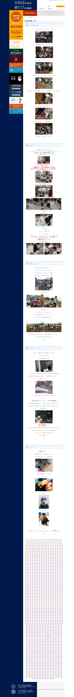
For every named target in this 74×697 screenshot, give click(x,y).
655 (46, 594)
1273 (40, 654)
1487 (50, 677)
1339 (29, 662)
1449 (61, 672)
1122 (48, 638)
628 (62, 591)
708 (50, 599)
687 (41, 597)
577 (62, 587)
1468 (37, 675)
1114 (27, 638)
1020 (37, 627)
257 (30, 560)
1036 (42, 629)
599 (35, 590)
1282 (26, 656)
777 (53, 605)
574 (55, 587)
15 (50, 539)
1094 (48, 635)
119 (26, 548)
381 (41, 570)
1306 (53, 657)
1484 (42, 677)
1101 (29, 636)
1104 (37, 636)
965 (55, 621)
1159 (34, 642)
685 (37, 597)
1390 (53, 666)
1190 (42, 645)
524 (57, 582)
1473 (50, 675)
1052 (48, 630)
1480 (32, 677)
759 (50, 603)
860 (48, 612)
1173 (34, 644)
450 (44, 576)
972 (32, 623)
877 (48, 614)
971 (30, 623)
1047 (34, 630)
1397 (34, 668)
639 (48, 593)
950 (59, 620)
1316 (42, 659)
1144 (32, 641)
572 (50, 587)
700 (32, 599)
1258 (37, 653)
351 (50, 567)
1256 (32, 653)
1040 (53, 629)
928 (48, 618)
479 (32, 579)
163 (48, 551)
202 (59, 554)
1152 (53, 641)
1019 (34, 627)
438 (55, 575)
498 (37, 581)
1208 (53, 647)
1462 (58, 674)
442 (26, 576)
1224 (58, 648)
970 (28, 623)
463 (35, 578)
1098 (58, 635)
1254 (26, 653)
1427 (40, 671)
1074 (32, 633)
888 (35, 615)
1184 (26, 645)
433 (44, 575)
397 (39, 572)
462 (32, 578)
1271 (34, 654)
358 (28, 569)
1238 (58, 650)
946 (50, 620)
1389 (50, 666)
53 (46, 542)
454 (53, 576)
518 (44, 582)
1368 (32, 665)
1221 (50, 648)
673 (48, 596)
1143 (29, 641)
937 (30, 620)
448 (39, 576)
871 (35, 614)
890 (39, 615)
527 (26, 584)
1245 (40, 651)
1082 (53, 633)
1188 (37, 645)
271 (62, 560)
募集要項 (51, 9)
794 (53, 606)
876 (46, 614)
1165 (50, 642)
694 (57, 597)
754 (39, 603)
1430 (48, 671)
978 (46, 623)
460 (28, 578)
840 (41, 611)
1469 (40, 675)
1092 (42, 635)
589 (50, 588)
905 (35, 617)
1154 (58, 641)
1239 (61, 650)
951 (62, 620)
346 (39, 567)
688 (44, 597)
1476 (58, 675)
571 (48, 587)
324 (28, 566)
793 (50, 606)
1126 (58, 638)
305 (62, 563)
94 (48, 545)
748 (26, 603)
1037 (45, 629)
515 (37, 582)
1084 (58, 633)
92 (44, 545)
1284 (32, 656)
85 (31, 545)
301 (53, 563)
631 (30, 593)
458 (62, 576)
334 (50, 566)
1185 (29, 645)
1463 (61, 674)
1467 (34, 675)
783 (28, 606)
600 (37, 590)
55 (50, 542)
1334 (53, 660)
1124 (53, 638)
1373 (45, 665)
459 (26, 578)
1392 (58, 666)
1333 (50, 660)
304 (59, 563)
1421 (61, 669)
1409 (29, 669)
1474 (53, 675)
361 (35, 569)
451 (46, 576)
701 (35, 599)
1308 (58, 657)
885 (28, 615)
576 (59, 587)
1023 (45, 627)
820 (35, 609)
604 (46, 590)
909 (44, 617)
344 (35, 567)
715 (28, 600)
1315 (40, 659)
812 (55, 608)
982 (55, 623)
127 (44, 548)
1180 (53, 644)
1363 (56, 663)
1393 (61, 666)
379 (37, 570)
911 (48, 617)
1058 (26, 632)
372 (59, 569)
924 (39, 618)
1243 (34, 651)
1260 (42, 653)
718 (35, 600)
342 (30, 567)
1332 (48, 660)
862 (53, 612)
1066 (48, 632)
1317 (45, 659)
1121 (45, 638)
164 (50, 551)
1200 (32, 647)
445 (32, 576)
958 (39, 621)
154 (28, 551)
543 (62, 584)
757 (46, 603)
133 (57, 548)
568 (41, 587)
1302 (42, 657)
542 (59, 584)
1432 (53, 671)
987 (28, 624)
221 (26, 557)
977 (44, 623)
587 (46, 588)
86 (33, 545)
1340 (32, 662)
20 (59, 539)
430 (37, 575)
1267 (61, 653)
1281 (61, 654)
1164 (48, 642)
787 (37, 606)
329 (39, 566)
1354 (32, 663)
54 (48, 542)
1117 (34, 638)
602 (41, 590)
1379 (61, 665)
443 (28, 576)
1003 (29, 626)
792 (48, 606)
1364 (58, 663)
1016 (26, 627)
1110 (53, 636)
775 (48, 605)
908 (41, 617)
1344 (42, 662)
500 (41, 581)
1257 (34, 653)
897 (55, 615)
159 (39, 551)
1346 (48, 662)
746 (59, 602)
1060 (32, 632)
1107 (45, 636)
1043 (61, 629)
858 (44, 612)
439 (57, 575)
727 (55, 600)
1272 (37, 654)
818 (30, 609)
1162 (42, 642)
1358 (42, 663)
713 (62, 599)
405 (57, 572)
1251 (56, 651)
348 (44, 567)
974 (37, 623)
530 (32, 584)
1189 (40, 645)
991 (38, 624)
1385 (40, 666)
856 (39, 612)
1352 (26, 663)
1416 (48, 669)
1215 (34, 648)
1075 (34, 633)
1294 (58, 656)
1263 (50, 653)
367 (48, 569)
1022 (42, 627)
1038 (48, 629)
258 (32, 560)
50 (41, 542)
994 (44, 624)
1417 (50, 669)
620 (44, 591)
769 (35, 605)
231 (48, 557)
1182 (58, 644)
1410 (32, 669)
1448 (58, 672)
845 (53, 611)
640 (50, 593)
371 (57, 569)
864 (57, 612)
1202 (37, 647)
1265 (56, 653)
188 (28, 554)
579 (28, 588)
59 (57, 542)
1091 (40, 635)
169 (62, 551)
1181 (56, 644)
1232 (42, 650)
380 (39, 570)
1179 (50, 644)
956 (35, 621)
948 (55, 620)
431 (39, 575)
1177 (45, 644)
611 (62, 590)
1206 (48, 647)
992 (40, 624)
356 (62, 567)
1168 (58, 642)
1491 (61, 677)
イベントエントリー (60, 6)
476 (26, 579)
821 (37, 609)
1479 (29, 677)
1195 (56, 645)
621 (46, 591)
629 (26, 593)
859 (46, 612)
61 (61, 542)
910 (46, 617)
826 (48, 609)
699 (30, 599)
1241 (29, 651)
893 (46, 615)
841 (44, 611)
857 (41, 612)
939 (35, 620)
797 (59, 606)
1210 (58, 647)
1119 (40, 638)
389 (59, 570)
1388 (48, 666)
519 (46, 582)
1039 (50, 629)
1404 (53, 668)
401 (48, 572)
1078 (42, 633)
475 (62, 578)
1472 (48, 675)
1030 (26, 629)
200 (55, 554)
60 (59, 542)
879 (53, 614)
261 (39, 560)
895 (50, 615)
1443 (45, 672)
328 (37, 566)
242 (35, 558)
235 (57, 557)
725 (50, 600)
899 (59, 615)
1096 (53, 635)
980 (50, 623)
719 (37, 600)
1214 (32, 648)
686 (39, 597)
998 (53, 624)
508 (59, 581)
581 (32, 588)
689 (46, 597)
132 (55, 548)
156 (32, 551)
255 (26, 560)
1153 (56, 641)
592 (57, 588)
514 (35, 582)
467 (44, 578)
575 (57, 587)
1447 (56, 672)
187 (26, 554)
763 (59, 603)
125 (39, 548)
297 (44, 563)
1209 (56, 647)
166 (55, 551)
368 (50, 569)
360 (32, 569)
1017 (29, 627)
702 (37, 599)
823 (41, 609)
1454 (37, 674)
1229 (34, 650)
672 (46, 596)
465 (39, 578)
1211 (61, 647)
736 (37, 602)
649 (32, 594)
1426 (37, 671)
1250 (53, 651)
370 (55, 569)
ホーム (42, 6)
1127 (61, 638)
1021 (40, 627)
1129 (29, 639)
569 (44, 587)
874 (41, 614)
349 (46, 567)
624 (53, 591)
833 (26, 611)
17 (54, 539)
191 (35, 554)
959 (41, 621)
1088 (32, 635)
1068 (53, 632)
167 (57, 551)
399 (44, 572)
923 (37, 618)
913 (53, 617)
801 (30, 608)
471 (53, 578)
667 (35, 596)
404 (55, 572)
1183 (61, 644)
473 (57, 578)
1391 (56, 666)
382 (44, 570)
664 (28, 596)
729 (59, 600)
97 (53, 545)
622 (48, 591)
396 (37, 572)
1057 (61, 630)
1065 (45, 632)
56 (52, 542)
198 (50, 554)
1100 (27, 636)
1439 (34, 672)
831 (59, 609)
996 (49, 624)
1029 (61, 627)
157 (35, 551)
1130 (32, 639)
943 (44, 620)
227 (39, 557)
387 (55, 570)
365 (44, 569)
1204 (42, 647)
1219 (45, 648)
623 (50, 591)
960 (44, 621)
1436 (26, 672)
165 (53, 551)
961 (46, 621)
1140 (58, 639)
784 (30, 606)
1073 (29, 633)
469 (48, 578)
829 (55, 609)
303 (57, 563)
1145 (34, 641)
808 (46, 608)
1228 (32, 650)
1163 (45, 642)
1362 (53, 663)
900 (62, 615)
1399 (40, 668)
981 (53, 623)
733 (30, 602)
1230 (37, 650)
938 (32, 620)
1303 (45, 657)
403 (53, 572)
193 (39, 554)
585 (41, 588)
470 (50, 578)
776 (50, 605)
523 (55, 582)
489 (55, 579)
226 (37, 557)
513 (32, 582)
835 (30, 611)
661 (59, 594)
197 (48, 554)
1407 (61, 668)
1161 (40, 642)
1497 (47, 678)
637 (44, 593)
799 (26, 608)
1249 (50, 651)
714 (26, 600)
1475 (56, 675)
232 (50, 557)
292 (32, 563)
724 (48, 600)
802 (32, 608)
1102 (32, 636)
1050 (42, 630)
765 (26, 605)
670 (41, 596)
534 (41, 584)
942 (41, 620)
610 (59, 590)
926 (44, 618)
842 (46, 611)
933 (59, 618)
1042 (58, 629)
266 (50, 560)
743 (53, 602)
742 (50, 602)
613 (28, 591)
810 (50, 608)
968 (62, 621)
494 (28, 581)
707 (48, 599)
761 (55, 603)
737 (39, 602)
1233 (45, 650)
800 (28, 608)
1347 (50, 662)
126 (41, 548)
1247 (45, 651)
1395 (29, 668)
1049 (40, 630)
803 (35, 608)
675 (53, 596)
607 (53, 590)
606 (50, 590)
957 (37, 621)
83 (27, 545)
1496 (44, 678)
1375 (50, 665)
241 (32, 558)
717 (32, 600)
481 (37, 579)
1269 (29, 654)
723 (46, 600)
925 (41, 618)
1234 (48, 650)
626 (57, 591)
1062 (37, 632)
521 (50, 582)
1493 (36, 678)
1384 (37, 666)
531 (35, 584)
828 (53, 609)
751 (32, 603)
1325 (29, 660)
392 (28, 572)
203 (62, 554)
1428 (42, 671)
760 (53, 603)
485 (46, 579)
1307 (56, 657)
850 (26, 612)
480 (35, 579)
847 (57, 611)
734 (32, 602)
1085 (61, 633)
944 (46, 620)
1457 (45, 674)
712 (59, 599)
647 (28, 594)
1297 (29, 657)
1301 (40, 657)
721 (41, 600)
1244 (37, 651)
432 (41, 575)
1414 (42, 669)
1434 (58, 671)
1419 (56, 669)
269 (57, 560)
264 (46, 560)
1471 (45, 675)
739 (44, 602)
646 (26, 594)
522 (53, 582)
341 (28, 567)
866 (62, 612)
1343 (40, 662)
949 (57, 620)
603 (44, 590)
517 (41, 582)
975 (39, 623)
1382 (32, 666)
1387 (45, 666)
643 (57, 593)
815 (62, 608)
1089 (34, 635)
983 (57, 623)
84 (29, 545)
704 (41, 599)
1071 (61, 632)
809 (48, 608)
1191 (45, 645)
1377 (56, 665)
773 (44, 605)
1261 (45, 653)
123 (35, 548)
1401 (45, 668)
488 (53, 579)
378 (35, 570)
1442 (42, 672)
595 (26, 590)
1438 (32, 672)
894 (48, 615)
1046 (32, 630)
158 (37, 551)
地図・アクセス (56, 0)
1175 (40, 644)
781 (62, 605)
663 (26, 596)
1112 (58, 636)
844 (50, 611)
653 (41, 594)
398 (41, 572)
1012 (53, 626)
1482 (37, 677)
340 (26, 567)
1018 (32, 627)
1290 (48, 656)
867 (26, 614)
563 (30, 587)
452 (48, 576)
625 (55, 591)
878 (50, 614)
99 (57, 545)
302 (55, 563)
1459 (50, 674)
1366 (26, 665)
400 (46, 572)
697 (26, 599)
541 (57, 584)
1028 (58, 627)
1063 (40, 632)
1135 (45, 639)
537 (48, 584)
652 (39, 594)
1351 (61, 662)
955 (32, 621)
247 (46, 558)
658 (53, 594)
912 (50, 617)
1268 (26, 654)
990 (35, 624)
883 (62, 614)
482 (39, 579)
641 (53, 593)
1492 (34, 678)
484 (44, 579)
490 (57, 579)
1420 (58, 669)
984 (59, 623)
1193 (50, 645)
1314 (37, 659)
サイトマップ (63, 0)
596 (28, 590)
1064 (42, 632)
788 (39, 606)
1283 (29, 656)
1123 (50, 638)
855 (37, 612)
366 (46, 569)
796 (57, 606)
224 (32, 557)
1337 (61, 660)
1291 (50, 656)
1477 (61, 675)
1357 (40, 663)
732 (28, 602)
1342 (37, 662)
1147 (40, 641)
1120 (42, 638)
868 (28, 614)
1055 (56, 630)
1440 (37, 672)
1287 (40, 656)
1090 (37, 635)
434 (46, 575)
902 (28, 617)
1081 (50, 633)
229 (44, 557)
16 (52, 539)
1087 (29, 635)
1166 (53, 642)
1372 (42, 665)
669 (39, 596)
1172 (32, 644)
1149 (45, 641)
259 (35, 560)
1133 (40, 639)
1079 (45, 633)
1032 (32, 629)
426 (28, 575)
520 (48, 582)
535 (44, 584)
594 (62, 588)
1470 (42, 675)
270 (59, 560)
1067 (50, 632)
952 (26, 621)
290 (28, 563)
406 (59, 572)
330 (41, 566)
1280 (58, 654)
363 (39, 569)
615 (32, 591)
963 (50, 621)
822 (39, 609)
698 (28, 599)
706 (46, 599)
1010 (48, 626)
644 (59, 593)
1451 (29, 674)
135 (62, 548)
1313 (34, 659)
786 (35, 606)
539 (53, 584)
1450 (26, 674)
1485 (45, 677)
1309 (61, 657)
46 (33, 542)
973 (35, 623)
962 (48, 621)
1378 (58, 665)
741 (48, 602)
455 (55, 576)
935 (26, 620)
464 (37, 578)
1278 (53, 654)
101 (61, 545)
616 (35, 591)
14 (48, 539)
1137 (50, 639)
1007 (40, 626)
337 (57, 566)
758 (48, 603)
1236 (53, 650)
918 (26, 618)
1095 (50, 635)
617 (37, 591)
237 (62, 557)
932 (57, 618)
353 (55, 567)
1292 (53, 656)
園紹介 (51, 6)
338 (59, 566)
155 (30, 551)
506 (55, 581)
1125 (56, 638)
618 (39, 591)
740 (46, 602)
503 (48, 581)
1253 (61, 651)
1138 (53, 639)
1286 (37, 656)
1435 (61, 671)
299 (48, 563)
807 (44, 608)
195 (44, 554)
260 (37, 560)
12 (44, 539)
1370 (37, 665)
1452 (32, 674)
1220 (48, 648)
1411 (34, 669)
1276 (48, 654)
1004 (32, 626)
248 (48, 558)
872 (37, 614)
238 (26, 558)
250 (53, 558)
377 (32, 570)
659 (55, 594)
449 (41, 576)
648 (30, 594)
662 (62, 594)
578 (26, 588)
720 (39, 600)
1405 (56, 668)
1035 (40, 629)
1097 (56, 635)
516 (39, 582)
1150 (48, 641)
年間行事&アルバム (42, 9)
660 (57, 594)
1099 (61, 635)
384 (48, 570)
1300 (37, 657)
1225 (61, 648)
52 (44, 542)
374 (26, 570)
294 (37, 563)
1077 (40, 633)
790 (44, 606)
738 (41, 602)
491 (59, 579)
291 (30, 563)
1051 (45, 630)
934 (62, 618)
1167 (56, 642)
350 (48, 567)
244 (39, 558)
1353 (29, 663)
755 (41, 603)
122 (32, 548)
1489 (56, 677)
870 (32, 614)
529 (30, 584)
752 (35, 603)
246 (44, 558)
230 (46, 557)
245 (41, 558)
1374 (48, 665)
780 (59, 605)
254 (62, 558)
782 (26, 606)
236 (59, 557)
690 (48, 597)
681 (28, 597)
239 (28, 558)
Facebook (16, 87)
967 (59, 621)
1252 (58, 651)
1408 (26, 669)
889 (37, 615)
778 (55, 605)
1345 (45, 662)
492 (62, 579)
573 (53, 587)
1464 (26, 675)
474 (59, 578)
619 (41, 591)
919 (28, 618)
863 (55, 612)
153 (26, 551)
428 (32, 575)
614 (30, 591)
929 (50, 618)
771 (39, 605)
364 (41, 569)
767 (30, 605)
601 (39, 590)
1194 (53, 645)
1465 (29, 675)
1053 (50, 630)
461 (30, 578)
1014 (58, 626)
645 (62, 593)
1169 (61, 642)
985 (62, 623)
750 (30, 603)
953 (28, 621)
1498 (50, 678)
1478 (26, 677)
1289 (45, 656)
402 (50, 572)
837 (35, 611)
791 (46, 606)
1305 (50, 657)
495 (30, 581)
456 (57, 576)
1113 (61, 636)
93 (46, 545)
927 (46, 618)
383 (46, 570)
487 (50, 579)
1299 (34, 657)
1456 (42, 674)
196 (46, 554)
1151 (50, 641)
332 (46, 566)
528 (28, 584)
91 (42, 545)
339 (62, 566)
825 (46, 609)
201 (57, 554)
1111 (56, 636)
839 (39, 611)
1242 (32, 651)
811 (53, 608)
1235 (50, 650)
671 (44, 596)
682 (30, 597)
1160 (37, 642)
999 (56, 624)
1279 (56, 654)
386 (53, 570)
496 (32, 581)
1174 (37, 644)
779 (57, 605)
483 (41, 579)
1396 (32, 668)
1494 (39, 678)
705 (44, 599)
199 (53, 554)
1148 (42, 641)
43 (28, 542)
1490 (58, 677)
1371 (40, 665)
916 (59, 617)
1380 (26, 666)
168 (59, 551)
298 (46, 563)
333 (48, 566)
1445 (50, 672)
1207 (50, 647)
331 (44, 566)
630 (28, 593)
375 (28, 570)
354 (57, 567)
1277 (50, 654)
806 (41, 608)
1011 (50, 626)
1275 (45, 654)
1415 (45, 669)
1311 (29, 659)
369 (53, 569)
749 (28, 603)
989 (33, 624)
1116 (32, 638)
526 (62, 582)
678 (59, 596)
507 (57, 581)
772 (41, 605)
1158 (32, 642)
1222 (53, 648)
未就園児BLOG (16, 26)
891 (41, 615)
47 (35, 542)
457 (59, 576)
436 (50, 575)
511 (28, 582)
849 (62, 611)
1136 (48, 639)
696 (62, 597)
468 (46, 578)
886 (30, 615)
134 (59, 548)
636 (41, 593)
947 (53, 620)
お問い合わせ (51, 0)
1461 (56, 674)
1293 (56, 656)
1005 (34, 626)
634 (37, 593)
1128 (26, 639)
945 (48, 620)
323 (26, 566)
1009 (45, 626)
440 (59, 575)
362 (37, 569)
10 (41, 539)
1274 (42, 654)
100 (59, 545)
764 (62, 603)
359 (30, 569)
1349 (56, 662)
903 (30, 617)
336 (55, 566)
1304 (48, 657)
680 (26, 597)
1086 (26, 635)
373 (62, 569)
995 (47, 624)
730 (62, 600)
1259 (40, 653)
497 (35, 581)
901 (26, 617)
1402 (48, 668)
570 (46, 587)
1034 (37, 629)
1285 (34, 656)
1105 (40, 636)
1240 (26, 651)
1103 (35, 636)
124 (37, 548)
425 (26, 575)
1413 (40, 669)
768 (32, 605)
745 (57, 602)
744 (55, 602)
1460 (53, 674)
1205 (45, 647)
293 (35, 563)
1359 (45, 663)
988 (31, 624)
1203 (40, 647)
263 (44, 560)
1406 (58, 668)
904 (32, 617)
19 (57, 539)
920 (30, 618)
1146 (37, 641)
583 (37, 588)
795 (55, 606)
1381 (29, 666)
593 (59, 588)
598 (32, 590)
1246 (42, 651)
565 (35, 587)
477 (28, 579)
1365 (61, 663)
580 (30, 588)
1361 (50, 663)
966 (57, 621)
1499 (52, 678)
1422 (26, 671)
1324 (26, 660)
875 (44, 614)
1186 (32, 645)
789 (41, 606)
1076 (37, 633)
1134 (42, 639)
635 (39, 593)
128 (46, 548)
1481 (34, 677)
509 (62, 581)
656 (48, 594)
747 (62, 602)
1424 (32, 671)
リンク (60, 9)
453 (50, 576)
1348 (53, 662)
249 (50, 558)
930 (53, 618)
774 (46, 605)
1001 (61, 624)
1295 (61, 656)
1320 (53, 659)
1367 (29, 665)
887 (32, 615)
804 (37, 608)
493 (26, 581)
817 (28, 609)
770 (37, 605)
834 (28, 611)
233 (53, 557)
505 (53, 581)
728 (57, 600)
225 (35, 557)
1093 (45, 635)
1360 (48, 663)
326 (32, 566)
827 (50, 609)
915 (57, 617)
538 (50, 584)
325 (30, 566)
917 (62, 617)
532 (37, 584)
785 (32, 606)
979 (48, 623)
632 (32, 593)
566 (37, 587)
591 (55, 588)
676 (55, 596)
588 (48, 588)
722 (44, 600)
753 (37, 603)
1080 (48, 633)
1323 (61, 659)
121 (30, 548)
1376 (53, 665)
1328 (37, 660)
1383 (34, 666)
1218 (42, 648)
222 (28, 557)
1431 (50, 671)
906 (37, 617)
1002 (26, 626)
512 (30, 582)
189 (30, 554)
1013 (56, 626)
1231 (40, 650)
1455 (40, 674)
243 (37, 558)
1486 (48, 677)
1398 (37, 668)
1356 (37, 663)
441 (62, 575)
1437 (29, 672)
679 (62, 596)
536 (46, 584)
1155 (61, 641)
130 (50, 548)
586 (44, 588)
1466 (32, 675)
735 (35, 602)
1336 (58, 660)
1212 (26, 648)
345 (37, 567)
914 (55, 617)
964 (53, 621)
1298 (32, 657)
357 (26, 569)
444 (30, 576)
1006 (37, 626)
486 (48, 579)
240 (30, 558)
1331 (45, 660)
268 (55, 560)
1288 (42, 656)
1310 (26, 659)
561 (26, 587)
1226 (26, 650)
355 (59, 567)
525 (59, 582)
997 (51, 624)
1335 (56, 660)
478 (30, 579)
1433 (56, 671)
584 (39, 588)
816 (26, 609)
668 (37, 596)
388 (57, 570)
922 (35, 618)
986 (26, 624)
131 (53, 548)
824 (44, 609)
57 (54, 542)
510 (26, 582)
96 (51, 545)
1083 (56, 633)
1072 (26, 633)
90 (40, 545)
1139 (56, 639)
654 (44, 594)
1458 (48, 674)
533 (39, 584)
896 (53, 615)
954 (30, 621)
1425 (34, 671)
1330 (42, 660)
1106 (43, 636)
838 (37, 611)
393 (30, 572)
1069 (56, 632)
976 (41, 623)
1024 (48, 627)
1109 (51, 636)
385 (50, 570)
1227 (29, 650)
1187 (34, 645)
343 (32, 567)
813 (57, 608)
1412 (37, 669)
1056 (58, 630)
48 (37, 542)
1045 (29, 630)
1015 (61, 626)
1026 (53, 627)
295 (39, 563)
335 (53, 566)
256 (28, 560)
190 (32, 554)
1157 (29, 642)
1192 (48, 645)
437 (53, 575)
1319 (50, 659)
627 (59, 591)
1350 (58, 662)
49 (39, 542)
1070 (58, 632)
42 (26, 542)
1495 (42, 678)
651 (37, 594)
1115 (29, 638)
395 (35, 572)
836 (32, 611)
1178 (48, 644)
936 (28, 620)
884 (26, 615)
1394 (26, 668)
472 (55, 578)
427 (30, 575)
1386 (42, 666)
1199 (29, 647)
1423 (29, 671)
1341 (34, 662)
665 (30, 596)
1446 (53, 672)
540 (55, 584)
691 (50, 597)
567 (39, 587)
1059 (29, 632)
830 (57, 609)
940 (37, 620)
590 (53, 588)
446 (35, 576)
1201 (34, 647)
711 (57, 599)
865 (59, 612)
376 (30, 570)
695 (59, 597)
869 (30, 614)
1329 (40, 660)
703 (39, 599)
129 (48, 548)
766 (28, 605)
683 (32, 597)
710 (55, 599)
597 (30, 590)
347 (41, 567)
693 (55, 597)
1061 (34, 632)
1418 (53, 669)
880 (55, 614)
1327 (34, 660)
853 (32, 612)
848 (59, 611)
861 (50, 612)
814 (59, 608)
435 (48, 575)
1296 (26, 657)
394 (32, 572)
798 (62, 606)
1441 (40, 672)
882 (59, 614)
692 (53, 597)
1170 (26, 644)
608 (55, 590)
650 (35, 594)
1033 (34, 629)
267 (53, 560)
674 (50, 596)
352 (53, 567)
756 (44, 603)
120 (28, 548)
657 (50, 594)
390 (62, 570)
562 (28, 587)
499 (39, 581)
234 (55, 557)
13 (46, 539)
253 (59, 558)
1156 (26, 642)
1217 (40, 648)
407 (62, 572)
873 (39, 614)
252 (57, 558)
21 (61, 539)
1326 (32, 660)
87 (35, 545)
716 (30, 600)
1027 (56, 627)
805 (39, 608)
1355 (34, 663)
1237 (56, 650)
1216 (37, 648)
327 (35, 566)
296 (41, 563)
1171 (29, 644)
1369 (34, 665)
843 (48, 611)
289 (26, 563)
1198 (26, 647)
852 (30, 612)
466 (41, 578)
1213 (29, 648)
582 (35, 588)
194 (41, 554)
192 (37, 554)
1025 (50, 627)
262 (41, 560)
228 (41, 557)
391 (26, 572)
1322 (58, 659)
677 (57, 596)
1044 (26, 630)
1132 (37, 639)
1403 (50, 668)
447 (37, 576)
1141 (61, 639)
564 (32, 587)
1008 (42, 626)
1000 (58, 624)
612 (26, 591)
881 (57, 614)
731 (26, 602)
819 (32, 609)
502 (46, 581)
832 (62, 609)
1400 (42, 668)
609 (57, 590)
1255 (29, 653)
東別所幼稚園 (37, 5)
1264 (53, 653)
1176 (42, 644)
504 (50, 581)
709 (53, 599)
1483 (40, 677)
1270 (32, 654)
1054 (53, 630)
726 (53, 600)
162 (46, 551)
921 (32, 618)
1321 (56, 659)
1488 (53, 677)
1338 (26, 662)
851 (28, 612)
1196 (58, 645)
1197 (61, 645)
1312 (32, 659)
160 (41, 551)
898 (57, 615)
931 (55, 618)
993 (42, 624)
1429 (45, 671)
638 (46, 593)
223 (30, 557)
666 (32, 596)
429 (35, 575)
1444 (48, 672)
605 (48, 590)
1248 (48, 651)
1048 (37, 630)
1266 (58, 653)
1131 (34, 639)
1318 (48, 659)
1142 (26, 641)
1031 (29, 629)
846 (55, 611)
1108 (48, 636)
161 (44, 551)
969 (26, 623)
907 (39, 617)
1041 (56, 629)
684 (35, 597)
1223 (56, 648)
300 (50, 563)
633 (35, 593)
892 (44, 615)
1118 (37, 638)
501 (44, 581)
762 (57, 603)
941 (39, 620)
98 (55, 545)
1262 (48, 653)
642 (55, 593)
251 (55, 558)
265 (48, 560)
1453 (34, 674)
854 (35, 612)
